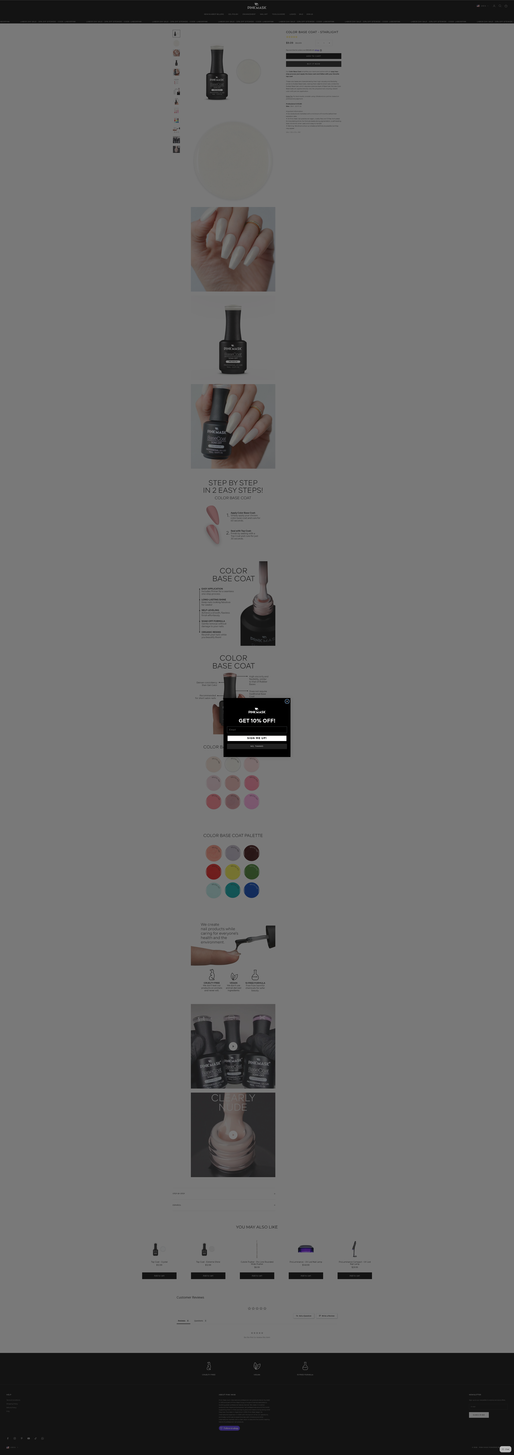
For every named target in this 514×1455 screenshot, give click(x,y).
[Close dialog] (287, 701)
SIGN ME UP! (257, 738)
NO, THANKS (257, 746)
